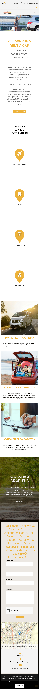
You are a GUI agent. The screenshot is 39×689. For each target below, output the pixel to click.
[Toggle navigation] (34, 12)
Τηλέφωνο (9, 579)
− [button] (3, 627)
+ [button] (3, 624)
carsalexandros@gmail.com (31, 3)
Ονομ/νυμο (9, 560)
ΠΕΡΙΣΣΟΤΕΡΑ (19, 501)
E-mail (7, 570)
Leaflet (3, 645)
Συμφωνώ (19, 685)
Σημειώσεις (9, 589)
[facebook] (18, 7)
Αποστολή (19, 617)
